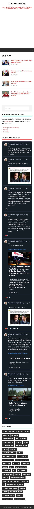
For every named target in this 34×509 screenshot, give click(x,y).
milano (17, 474)
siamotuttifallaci (16, 492)
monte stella (7, 481)
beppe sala (14, 435)
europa (5, 449)
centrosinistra (8, 439)
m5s (14, 470)
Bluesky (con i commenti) (11, 127)
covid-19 (18, 442)
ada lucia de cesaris (22, 431)
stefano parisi (7, 499)
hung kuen (25, 463)
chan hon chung (21, 439)
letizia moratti (21, 467)
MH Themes (28, 507)
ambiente (6, 435)
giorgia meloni (22, 456)
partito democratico (21, 481)
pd (3, 485)
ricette (5, 492)
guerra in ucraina (22, 460)
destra (26, 442)
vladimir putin (19, 499)
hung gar (16, 463)
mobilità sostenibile (18, 478)
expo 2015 (13, 449)
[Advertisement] (17, 30)
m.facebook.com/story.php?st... (18, 353)
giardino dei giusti (9, 456)
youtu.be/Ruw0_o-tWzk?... (16, 385)
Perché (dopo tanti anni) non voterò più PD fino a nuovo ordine (21, 93)
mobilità (5, 478)
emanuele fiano (8, 446)
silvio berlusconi (8, 495)
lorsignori (6, 470)
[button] (31, 50)
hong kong (6, 463)
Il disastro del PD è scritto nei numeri (21, 82)
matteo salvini (8, 474)
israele (5, 467)
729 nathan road (8, 431)
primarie (22, 488)
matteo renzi (22, 470)
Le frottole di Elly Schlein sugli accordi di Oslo (21, 61)
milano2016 (26, 474)
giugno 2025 (8, 121)
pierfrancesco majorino (15, 485)
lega (11, 467)
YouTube (6, 132)
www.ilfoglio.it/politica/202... (17, 249)
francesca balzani (9, 453)
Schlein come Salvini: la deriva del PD (21, 72)
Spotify (5, 130)
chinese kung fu (8, 442)
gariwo (19, 453)
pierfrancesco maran (10, 488)
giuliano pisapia (8, 460)
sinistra (19, 495)
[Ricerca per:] (17, 108)
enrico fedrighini (21, 446)
